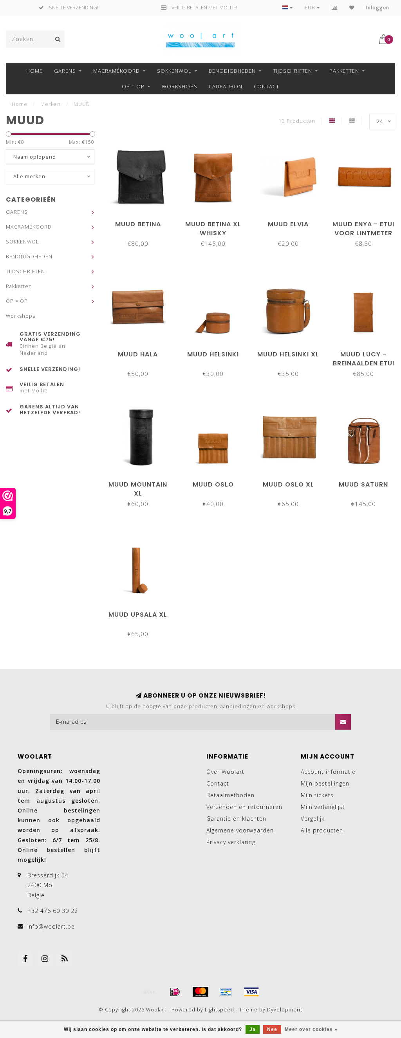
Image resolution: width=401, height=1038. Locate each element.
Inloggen (377, 7)
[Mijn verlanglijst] (351, 7)
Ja (252, 1029)
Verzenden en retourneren (244, 807)
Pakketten (344, 70)
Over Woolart (225, 771)
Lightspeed (219, 1009)
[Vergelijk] (335, 7)
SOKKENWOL (174, 70)
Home (34, 70)
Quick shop (142, 221)
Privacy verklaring (230, 842)
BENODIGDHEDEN (232, 70)
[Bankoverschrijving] (149, 992)
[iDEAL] (175, 992)
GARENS (65, 70)
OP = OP (133, 86)
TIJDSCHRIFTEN (292, 70)
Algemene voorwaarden (240, 830)
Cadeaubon (225, 86)
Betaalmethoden (230, 795)
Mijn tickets (317, 795)
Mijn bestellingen (325, 783)
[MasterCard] (200, 992)
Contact (266, 86)
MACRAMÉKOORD (116, 70)
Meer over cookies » (311, 1029)
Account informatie (328, 771)
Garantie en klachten (236, 818)
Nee (272, 1029)
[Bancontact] (226, 992)
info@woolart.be (51, 926)
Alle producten (322, 830)
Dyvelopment (284, 1009)
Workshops (179, 86)
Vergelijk (313, 818)
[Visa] (251, 992)
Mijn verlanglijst (323, 807)
